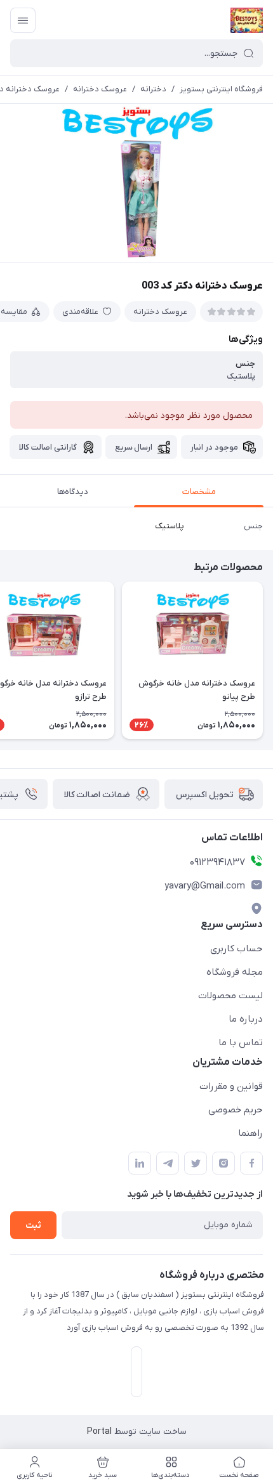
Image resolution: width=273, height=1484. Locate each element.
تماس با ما (240, 1042)
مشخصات (199, 491)
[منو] (23, 20)
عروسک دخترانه (100, 89)
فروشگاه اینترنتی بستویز (221, 89)
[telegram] (167, 1163)
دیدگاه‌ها (72, 491)
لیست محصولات (230, 995)
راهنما (250, 1133)
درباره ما (246, 1019)
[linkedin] (139, 1163)
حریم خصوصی (235, 1109)
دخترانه (153, 89)
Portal (99, 1432)
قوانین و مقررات (231, 1086)
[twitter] (195, 1163)
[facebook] (251, 1163)
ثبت (33, 1226)
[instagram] (223, 1163)
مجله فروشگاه (234, 972)
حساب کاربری (236, 948)
